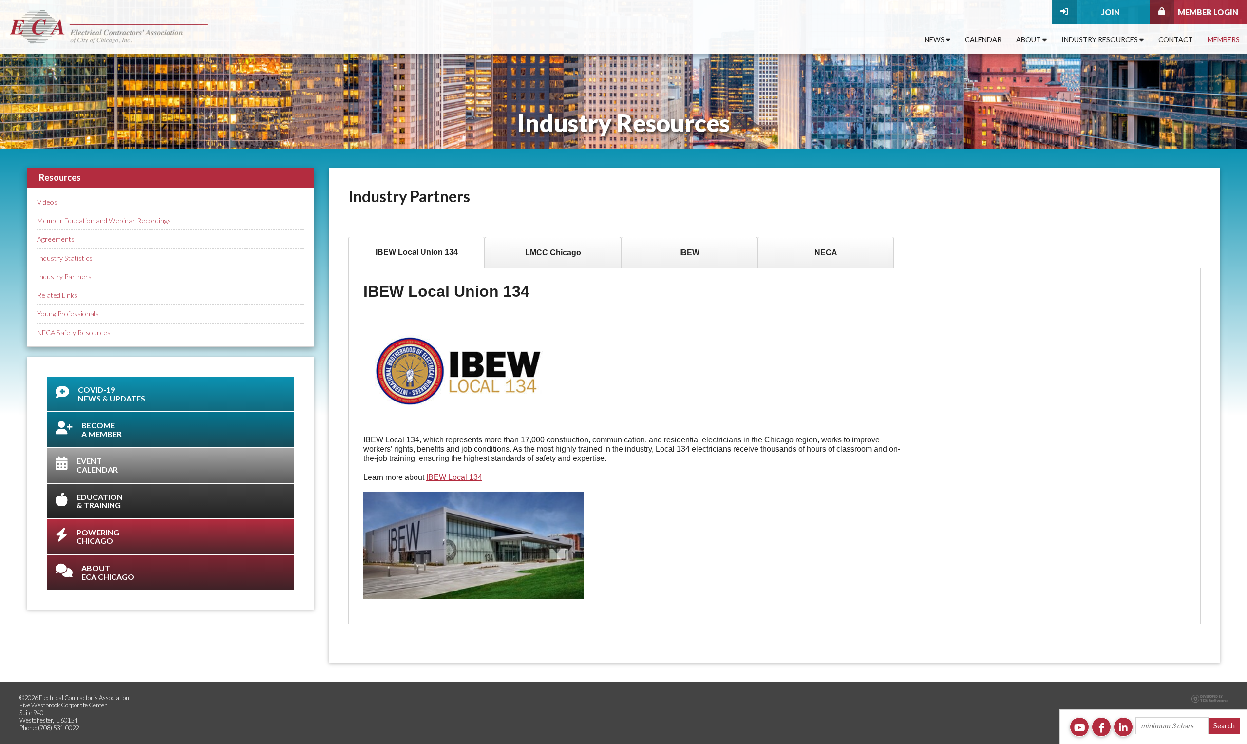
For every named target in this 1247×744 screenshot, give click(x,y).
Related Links (57, 295)
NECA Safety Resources (74, 332)
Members (1224, 40)
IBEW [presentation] (689, 252)
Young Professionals (68, 313)
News (935, 40)
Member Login (1208, 12)
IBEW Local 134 (454, 477)
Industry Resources (1100, 40)
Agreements (56, 239)
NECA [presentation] (825, 252)
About (1029, 40)
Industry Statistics (65, 258)
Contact (1175, 40)
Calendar (983, 40)
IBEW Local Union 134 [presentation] (417, 252)
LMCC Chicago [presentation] (553, 252)
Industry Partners (64, 276)
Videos (47, 202)
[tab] (416, 252)
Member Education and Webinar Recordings (104, 220)
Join (1110, 12)
